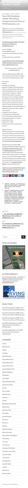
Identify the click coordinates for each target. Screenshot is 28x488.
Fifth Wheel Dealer (11, 193)
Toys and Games (6, 454)
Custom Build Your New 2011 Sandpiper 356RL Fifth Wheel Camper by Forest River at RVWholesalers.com (13, 62)
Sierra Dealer (16, 203)
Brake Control (6, 346)
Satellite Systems (7, 429)
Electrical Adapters (7, 372)
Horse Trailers (6, 391)
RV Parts (4, 426)
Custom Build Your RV (8, 369)
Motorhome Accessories (9, 403)
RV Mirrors (5, 423)
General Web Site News (8, 381)
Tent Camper (5, 438)
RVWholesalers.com (10, 150)
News (17, 13)
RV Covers (5, 419)
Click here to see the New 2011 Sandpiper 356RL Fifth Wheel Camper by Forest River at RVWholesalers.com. (13, 169)
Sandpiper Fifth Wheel (12, 200)
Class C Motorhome (7, 366)
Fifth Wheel (14, 185)
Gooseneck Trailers (7, 385)
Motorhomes (6, 407)
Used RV (4, 467)
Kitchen (4, 400)
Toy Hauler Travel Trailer (9, 451)
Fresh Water (5, 378)
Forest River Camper (15, 194)
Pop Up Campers (7, 416)
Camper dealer (15, 190)
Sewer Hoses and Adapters (9, 435)
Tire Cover (5, 442)
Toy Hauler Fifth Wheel (8, 448)
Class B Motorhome (7, 362)
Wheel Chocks (6, 473)
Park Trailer (5, 413)
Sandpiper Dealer (17, 198)
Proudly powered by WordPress (10, 484)
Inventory (22, 185)
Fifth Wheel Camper (15, 191)
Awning (4, 343)
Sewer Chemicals (7, 432)
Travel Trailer (6, 457)
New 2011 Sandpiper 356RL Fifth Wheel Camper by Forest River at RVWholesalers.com (13, 44)
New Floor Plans (10, 186)
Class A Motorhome (7, 359)
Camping (13, 183)
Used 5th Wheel (6, 464)
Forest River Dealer (11, 196)
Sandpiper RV (9, 201)
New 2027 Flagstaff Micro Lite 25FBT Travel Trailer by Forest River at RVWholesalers (12, 332)
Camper (7, 183)
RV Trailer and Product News (11, 3)
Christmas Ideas (6, 356)
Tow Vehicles (6, 445)
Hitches (4, 388)
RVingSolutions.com (8, 282)
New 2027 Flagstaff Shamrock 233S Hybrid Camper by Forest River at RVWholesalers (12, 325)
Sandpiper (13, 197)
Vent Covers (5, 470)
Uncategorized (6, 461)
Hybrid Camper (6, 394)
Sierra (16, 201)
